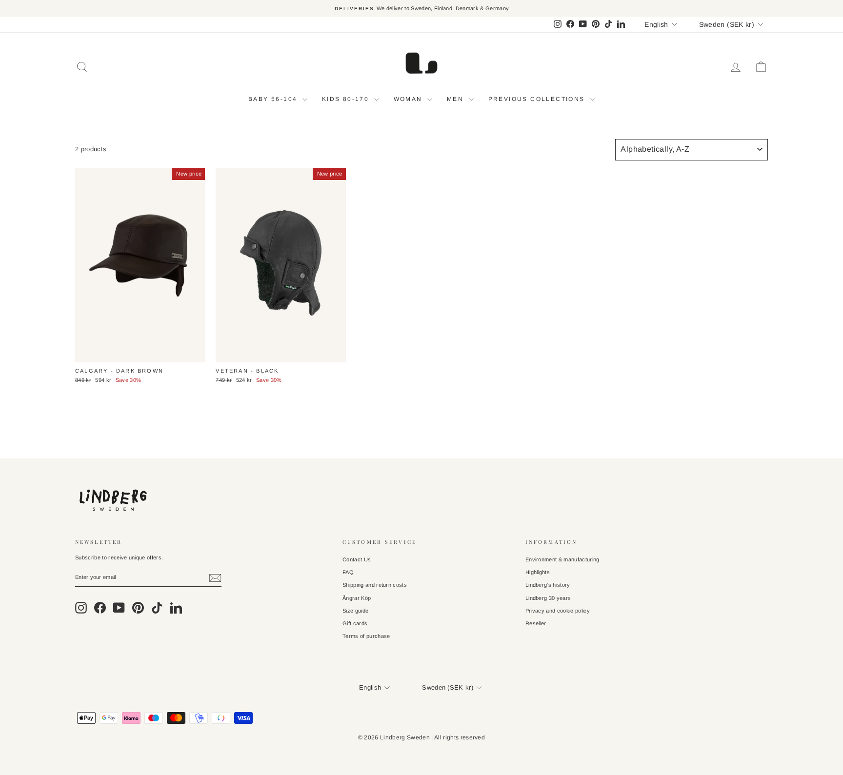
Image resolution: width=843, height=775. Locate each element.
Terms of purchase (366, 636)
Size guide (355, 611)
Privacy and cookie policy (557, 611)
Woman (409, 99)
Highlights (537, 572)
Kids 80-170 (347, 99)
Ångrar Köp (356, 598)
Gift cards (354, 623)
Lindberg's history (547, 585)
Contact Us (356, 559)
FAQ (348, 572)
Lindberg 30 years (548, 598)
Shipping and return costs (374, 585)
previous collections (537, 99)
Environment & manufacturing (562, 559)
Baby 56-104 (274, 99)
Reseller (535, 623)
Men (456, 99)
